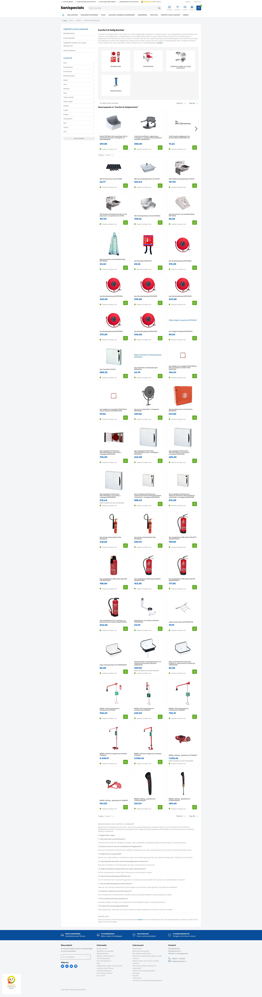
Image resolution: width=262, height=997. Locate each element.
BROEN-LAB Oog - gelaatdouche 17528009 (183, 755)
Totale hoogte (67, 101)
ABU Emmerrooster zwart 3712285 (111, 179)
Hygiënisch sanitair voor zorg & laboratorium (74, 44)
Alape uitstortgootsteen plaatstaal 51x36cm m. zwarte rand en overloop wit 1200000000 (182, 663)
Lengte (65, 110)
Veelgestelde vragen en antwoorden (109, 966)
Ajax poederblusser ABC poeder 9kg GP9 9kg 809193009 (182, 579)
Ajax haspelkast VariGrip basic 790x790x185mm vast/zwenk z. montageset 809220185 (179, 452)
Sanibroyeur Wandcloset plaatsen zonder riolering (147, 957)
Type (65, 93)
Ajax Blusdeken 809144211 (143, 261)
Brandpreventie (69, 33)
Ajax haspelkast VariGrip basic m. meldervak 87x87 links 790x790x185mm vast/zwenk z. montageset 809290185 (182, 495)
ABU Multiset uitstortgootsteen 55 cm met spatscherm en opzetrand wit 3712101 (113, 215)
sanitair (160, 43)
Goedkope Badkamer (104, 971)
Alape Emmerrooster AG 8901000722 (181, 622)
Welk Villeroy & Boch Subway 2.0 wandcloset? (144, 967)
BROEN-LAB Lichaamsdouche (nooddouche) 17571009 (109, 709)
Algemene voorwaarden (105, 951)
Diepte (65, 80)
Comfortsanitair (69, 38)
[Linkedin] (75, 966)
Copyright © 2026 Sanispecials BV (73, 990)
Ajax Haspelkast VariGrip (108, 369)
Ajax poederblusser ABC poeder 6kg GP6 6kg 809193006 (147, 579)
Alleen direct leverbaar (110, 103)
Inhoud (65, 127)
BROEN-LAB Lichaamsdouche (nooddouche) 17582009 (179, 709)
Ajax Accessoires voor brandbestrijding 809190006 (112, 260)
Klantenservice (102, 949)
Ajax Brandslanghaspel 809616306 (145, 331)
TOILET (103, 15)
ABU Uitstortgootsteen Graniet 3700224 (147, 216)
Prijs (64, 132)
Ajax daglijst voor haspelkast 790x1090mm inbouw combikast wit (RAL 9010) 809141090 (183, 367)
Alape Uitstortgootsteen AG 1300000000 (113, 665)
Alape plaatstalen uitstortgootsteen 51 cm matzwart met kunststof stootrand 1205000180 (147, 663)
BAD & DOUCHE (72, 15)
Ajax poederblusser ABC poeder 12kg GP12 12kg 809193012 (182, 538)
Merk (65, 63)
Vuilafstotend (67, 119)
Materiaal (66, 89)
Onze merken (137, 949)
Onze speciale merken (104, 973)
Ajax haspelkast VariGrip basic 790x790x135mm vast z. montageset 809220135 (146, 452)
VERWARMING (142, 15)
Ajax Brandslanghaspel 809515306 (111, 296)
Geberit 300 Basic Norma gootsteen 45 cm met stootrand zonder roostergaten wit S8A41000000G (113, 138)
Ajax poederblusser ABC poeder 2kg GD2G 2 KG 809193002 (113, 579)
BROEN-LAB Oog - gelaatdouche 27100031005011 (179, 799)
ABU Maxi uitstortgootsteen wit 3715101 (147, 179)
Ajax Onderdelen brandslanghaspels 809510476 (146, 368)
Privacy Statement (103, 958)
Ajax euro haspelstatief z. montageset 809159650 (146, 410)
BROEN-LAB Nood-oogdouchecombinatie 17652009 (147, 754)
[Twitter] (67, 966)
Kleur (65, 123)
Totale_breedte (68, 97)
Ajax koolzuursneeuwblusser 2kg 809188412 (110, 538)
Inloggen (187, 1)
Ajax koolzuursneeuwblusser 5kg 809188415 (144, 538)
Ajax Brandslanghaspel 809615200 (145, 296)
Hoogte (65, 114)
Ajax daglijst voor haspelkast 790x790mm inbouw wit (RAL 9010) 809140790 (113, 410)
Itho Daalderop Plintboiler (142, 953)
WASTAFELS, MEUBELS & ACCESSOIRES (122, 15)
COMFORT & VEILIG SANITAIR (170, 15)
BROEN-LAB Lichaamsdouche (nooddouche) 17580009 (144, 709)
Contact (185, 9)
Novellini (136, 976)
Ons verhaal (101, 976)
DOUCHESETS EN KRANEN (89, 15)
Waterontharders (69, 50)
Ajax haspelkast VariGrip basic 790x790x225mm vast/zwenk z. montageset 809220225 (110, 495)
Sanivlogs (136, 973)
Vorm (65, 84)
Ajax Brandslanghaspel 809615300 (111, 331)
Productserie (67, 71)
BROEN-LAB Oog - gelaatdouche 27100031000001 (144, 799)
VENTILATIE (154, 15)
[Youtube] (71, 966)
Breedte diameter (69, 76)
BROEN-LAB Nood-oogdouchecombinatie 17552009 (113, 754)
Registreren (197, 1)
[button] (125, 147)
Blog (98, 963)
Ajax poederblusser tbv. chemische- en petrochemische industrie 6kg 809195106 (113, 621)
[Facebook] (62, 966)
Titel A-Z (181, 103)
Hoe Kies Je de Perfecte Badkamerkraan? (147, 980)
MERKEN (186, 15)
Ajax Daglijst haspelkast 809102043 (180, 331)
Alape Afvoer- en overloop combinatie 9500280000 (146, 621)
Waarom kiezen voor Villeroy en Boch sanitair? (146, 962)
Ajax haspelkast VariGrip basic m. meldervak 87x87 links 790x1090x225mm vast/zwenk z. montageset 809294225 (147, 495)
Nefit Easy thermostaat (141, 951)
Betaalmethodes (102, 953)
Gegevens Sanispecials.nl (106, 956)
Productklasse (68, 67)
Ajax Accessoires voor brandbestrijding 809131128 (181, 215)
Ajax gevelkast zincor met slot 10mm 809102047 (181, 410)
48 (194, 103)
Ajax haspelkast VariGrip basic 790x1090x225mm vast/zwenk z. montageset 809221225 (110, 452)
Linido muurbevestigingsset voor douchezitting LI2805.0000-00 (179, 137)
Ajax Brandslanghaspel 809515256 (180, 261)
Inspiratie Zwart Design (105, 968)
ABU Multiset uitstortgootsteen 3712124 (181, 179)
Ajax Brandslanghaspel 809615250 (180, 296)
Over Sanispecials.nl (104, 961)
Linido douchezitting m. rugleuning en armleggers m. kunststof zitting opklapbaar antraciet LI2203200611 (148, 138)
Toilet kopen (137, 978)
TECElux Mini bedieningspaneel (144, 971)
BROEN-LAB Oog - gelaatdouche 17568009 (114, 800)
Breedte (66, 106)
